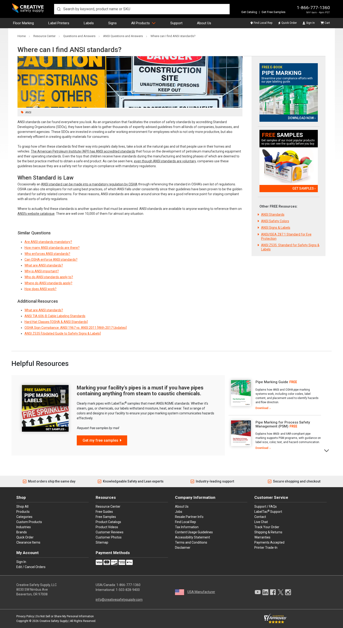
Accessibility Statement (192, 537)
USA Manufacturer (201, 592)
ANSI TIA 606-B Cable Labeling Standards (54, 316)
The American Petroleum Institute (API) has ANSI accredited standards (83, 151)
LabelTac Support (268, 511)
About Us (204, 23)
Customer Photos (109, 537)
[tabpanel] (274, 395)
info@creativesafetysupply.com (119, 599)
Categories (24, 517)
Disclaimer (182, 547)
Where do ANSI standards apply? (48, 283)
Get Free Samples (273, 12)
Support (176, 23)
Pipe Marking (281, 73)
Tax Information (187, 527)
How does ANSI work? (40, 289)
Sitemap (102, 542)
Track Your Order (266, 527)
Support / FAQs (265, 506)
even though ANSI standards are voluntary (165, 161)
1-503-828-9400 (128, 590)
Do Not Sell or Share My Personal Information (65, 616)
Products (23, 512)
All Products (140, 23)
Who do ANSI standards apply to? (48, 277)
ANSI (28, 112)
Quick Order (289, 22)
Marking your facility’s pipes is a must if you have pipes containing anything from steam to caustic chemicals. (140, 390)
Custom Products (29, 522)
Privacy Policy (25, 616)
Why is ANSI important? (41, 271)
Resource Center (108, 506)
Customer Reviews (109, 532)
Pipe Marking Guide (272, 382)
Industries (23, 527)
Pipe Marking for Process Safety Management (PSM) (283, 424)
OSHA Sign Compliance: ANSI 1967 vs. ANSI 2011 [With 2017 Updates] (75, 328)
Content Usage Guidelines (194, 532)
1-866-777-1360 (313, 7)
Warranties (262, 537)
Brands (21, 532)
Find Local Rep (263, 22)
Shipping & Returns (268, 532)
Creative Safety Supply (53, 621)
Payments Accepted (269, 542)
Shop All (22, 506)
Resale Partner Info (189, 517)
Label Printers (58, 23)
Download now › (301, 118)
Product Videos (107, 527)
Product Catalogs (108, 522)
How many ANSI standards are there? (52, 248)
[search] (142, 9)
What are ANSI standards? (43, 265)
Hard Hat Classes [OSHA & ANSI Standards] (56, 322)
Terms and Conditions (191, 542)
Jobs (178, 512)
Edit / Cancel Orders (31, 567)
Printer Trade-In (265, 547)
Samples (282, 135)
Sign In (310, 22)
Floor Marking (23, 23)
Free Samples (106, 517)
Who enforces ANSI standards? (47, 254)
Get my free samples (100, 440)
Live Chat (261, 522)
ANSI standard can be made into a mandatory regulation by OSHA (89, 184)
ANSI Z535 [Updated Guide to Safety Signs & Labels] (62, 333)
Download (262, 408)
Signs (112, 23)
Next (327, 450)
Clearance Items (28, 542)
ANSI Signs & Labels (275, 227)
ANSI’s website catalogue (36, 213)
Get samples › (303, 188)
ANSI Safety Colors (275, 221)
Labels (89, 23)
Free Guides (104, 512)
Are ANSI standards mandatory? (48, 242)
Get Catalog (249, 12)
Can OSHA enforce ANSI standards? (50, 259)
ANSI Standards (272, 214)
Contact (260, 517)
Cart (327, 22)
